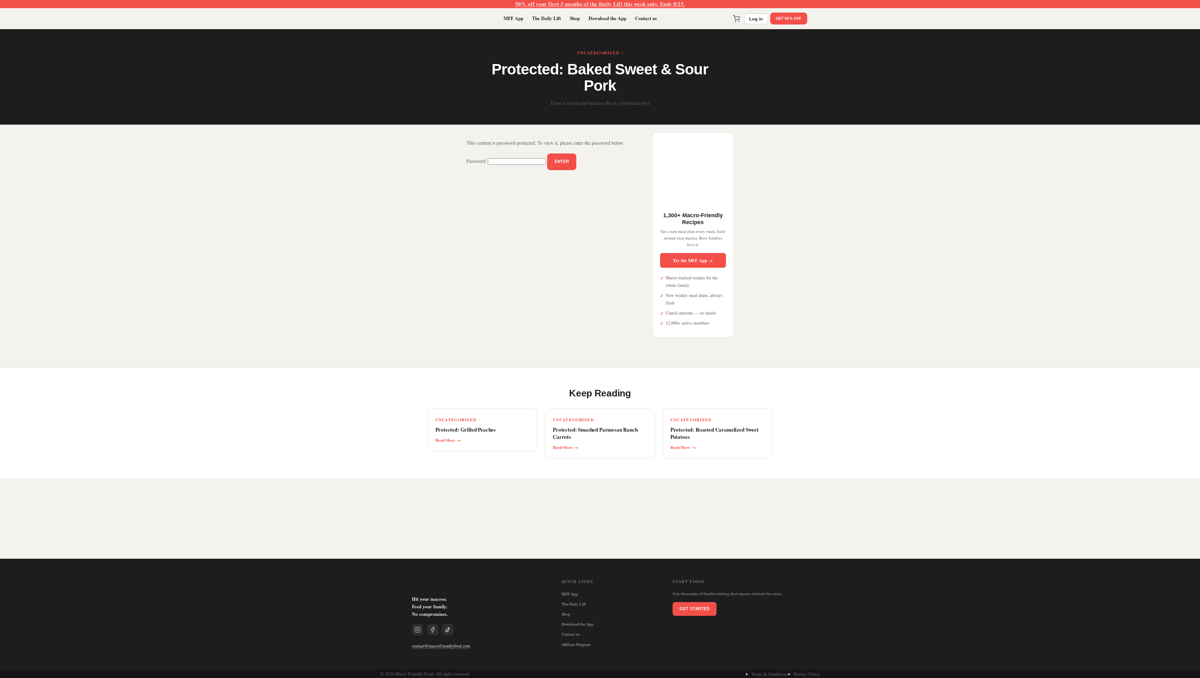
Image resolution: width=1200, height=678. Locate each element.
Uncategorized (598, 53)
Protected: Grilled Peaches (465, 429)
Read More (445, 440)
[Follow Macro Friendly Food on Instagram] (417, 629)
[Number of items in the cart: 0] (735, 18)
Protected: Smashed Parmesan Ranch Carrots (595, 433)
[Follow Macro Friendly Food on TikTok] (447, 629)
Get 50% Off (788, 18)
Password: (477, 161)
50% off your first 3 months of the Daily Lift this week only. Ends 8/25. (600, 4)
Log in (754, 19)
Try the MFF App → (693, 260)
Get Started (695, 609)
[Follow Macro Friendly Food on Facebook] (432, 629)
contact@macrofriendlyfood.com (441, 646)
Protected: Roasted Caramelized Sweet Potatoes (714, 433)
